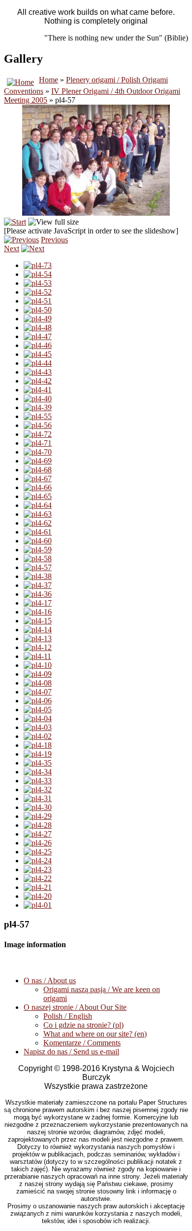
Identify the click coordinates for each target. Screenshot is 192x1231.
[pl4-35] (38, 763)
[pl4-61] (38, 532)
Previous (54, 239)
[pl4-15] (38, 620)
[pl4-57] (38, 567)
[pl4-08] (38, 683)
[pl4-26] (38, 843)
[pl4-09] (38, 674)
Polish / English (67, 1016)
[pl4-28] (38, 825)
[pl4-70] (38, 452)
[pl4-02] (38, 736)
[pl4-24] (38, 860)
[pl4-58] (38, 558)
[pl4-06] (38, 700)
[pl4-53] (38, 283)
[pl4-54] (38, 274)
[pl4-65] (38, 496)
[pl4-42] (38, 381)
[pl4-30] (38, 807)
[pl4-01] (38, 905)
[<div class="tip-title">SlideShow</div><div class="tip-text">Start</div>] (15, 222)
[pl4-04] (38, 718)
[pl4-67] (38, 478)
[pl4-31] (38, 798)
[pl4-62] (38, 523)
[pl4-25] (38, 851)
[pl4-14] (38, 629)
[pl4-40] (38, 398)
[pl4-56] (38, 425)
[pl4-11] (37, 656)
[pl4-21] (38, 887)
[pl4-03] (38, 727)
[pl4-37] (38, 585)
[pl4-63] (38, 514)
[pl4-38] (38, 576)
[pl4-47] (38, 336)
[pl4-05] (38, 709)
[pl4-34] (38, 772)
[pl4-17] (38, 603)
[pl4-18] (38, 745)
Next (11, 248)
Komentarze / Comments (82, 1043)
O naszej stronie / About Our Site (75, 1007)
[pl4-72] (38, 434)
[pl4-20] (38, 896)
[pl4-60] (38, 541)
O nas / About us (50, 980)
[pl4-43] (38, 372)
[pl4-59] (38, 549)
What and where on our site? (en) (95, 1034)
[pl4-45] (38, 354)
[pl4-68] (38, 469)
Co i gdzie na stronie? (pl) (83, 1025)
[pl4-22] (38, 878)
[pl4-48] (38, 327)
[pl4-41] (38, 389)
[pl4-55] (38, 416)
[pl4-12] (38, 647)
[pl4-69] (38, 461)
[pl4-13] (38, 638)
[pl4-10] (38, 665)
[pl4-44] (38, 363)
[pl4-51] (38, 301)
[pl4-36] (38, 594)
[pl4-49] (38, 318)
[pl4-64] (38, 505)
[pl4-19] (38, 754)
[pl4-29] (38, 816)
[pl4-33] (38, 780)
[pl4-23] (38, 869)
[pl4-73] (38, 265)
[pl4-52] (38, 292)
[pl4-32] (38, 789)
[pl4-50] (38, 310)
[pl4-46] (38, 345)
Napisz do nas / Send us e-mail (71, 1051)
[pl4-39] (38, 407)
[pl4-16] (38, 612)
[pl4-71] (38, 443)
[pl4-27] (38, 834)
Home (48, 80)
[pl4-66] (38, 487)
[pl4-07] (38, 692)
